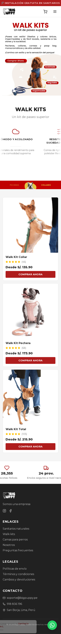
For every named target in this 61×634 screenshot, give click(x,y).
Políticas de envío (15, 568)
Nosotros (9, 545)
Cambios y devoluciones (19, 579)
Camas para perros (15, 539)
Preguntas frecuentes (18, 550)
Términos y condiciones (18, 574)
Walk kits (9, 534)
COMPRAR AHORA (30, 274)
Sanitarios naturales (16, 528)
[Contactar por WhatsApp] (52, 625)
